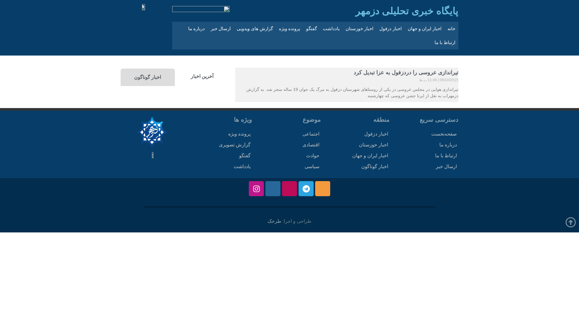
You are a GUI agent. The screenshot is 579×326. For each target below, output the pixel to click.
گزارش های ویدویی (255, 28)
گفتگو (311, 28)
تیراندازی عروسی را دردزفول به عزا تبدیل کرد (406, 72)
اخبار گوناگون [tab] (147, 77)
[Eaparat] (289, 188)
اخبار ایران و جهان (424, 28)
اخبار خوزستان (359, 28)
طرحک (274, 221)
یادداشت (331, 28)
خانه (451, 28)
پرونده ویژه (289, 28)
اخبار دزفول (390, 28)
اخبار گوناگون (374, 166)
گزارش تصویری (235, 144)
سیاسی (312, 166)
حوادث (312, 155)
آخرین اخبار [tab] (202, 76)
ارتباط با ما (445, 42)
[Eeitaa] (322, 188)
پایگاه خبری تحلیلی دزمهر (407, 10)
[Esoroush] (272, 188)
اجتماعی (310, 133)
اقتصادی (310, 144)
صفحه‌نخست (444, 133)
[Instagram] (256, 188)
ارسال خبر (221, 28)
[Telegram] (306, 188)
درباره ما (196, 28)
